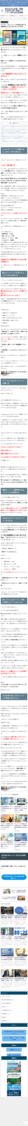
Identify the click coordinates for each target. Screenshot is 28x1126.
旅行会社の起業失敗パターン (8, 999)
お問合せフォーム (15, 1050)
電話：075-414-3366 (14, 1055)
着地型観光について (4, 15)
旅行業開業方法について (13, 15)
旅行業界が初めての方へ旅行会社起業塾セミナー (14, 877)
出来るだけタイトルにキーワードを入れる (12, 136)
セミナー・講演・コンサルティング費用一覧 (14, 1038)
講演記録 (4, 1017)
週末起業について (23, 15)
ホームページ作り (4, 21)
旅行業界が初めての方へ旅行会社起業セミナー (14, 1032)
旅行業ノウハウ (5, 1006)
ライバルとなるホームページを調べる (11, 131)
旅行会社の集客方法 (6, 1003)
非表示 (16, 123)
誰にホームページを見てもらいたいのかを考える (14, 129)
